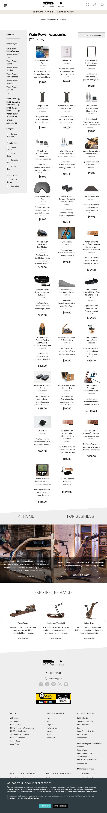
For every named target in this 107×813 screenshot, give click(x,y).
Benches (80, 747)
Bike (79, 728)
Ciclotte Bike (82, 734)
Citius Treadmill (83, 725)
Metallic (50, 731)
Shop (43, 19)
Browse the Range (26, 576)
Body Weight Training (85, 753)
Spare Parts (14, 744)
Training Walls (83, 757)
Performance (52, 728)
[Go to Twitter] (53, 686)
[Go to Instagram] (47, 686)
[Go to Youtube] (66, 686)
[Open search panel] (87, 4)
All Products (14, 718)
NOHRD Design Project (18, 731)
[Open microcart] (102, 4)
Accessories (52, 738)
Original (50, 725)
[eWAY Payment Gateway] (53, 704)
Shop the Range (23, 638)
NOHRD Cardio (15, 725)
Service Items (15, 741)
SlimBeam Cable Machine (87, 760)
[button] (94, 4)
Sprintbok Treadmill (85, 721)
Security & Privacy (61, 789)
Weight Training (83, 750)
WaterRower (14, 721)
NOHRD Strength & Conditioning (22, 728)
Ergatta (49, 734)
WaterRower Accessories (19, 734)
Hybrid (49, 721)
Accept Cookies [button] (45, 806)
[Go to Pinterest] (60, 686)
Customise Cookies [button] (60, 806)
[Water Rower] (53, 4)
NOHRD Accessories (17, 738)
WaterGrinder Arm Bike (86, 731)
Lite (48, 718)
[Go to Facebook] (41, 686)
